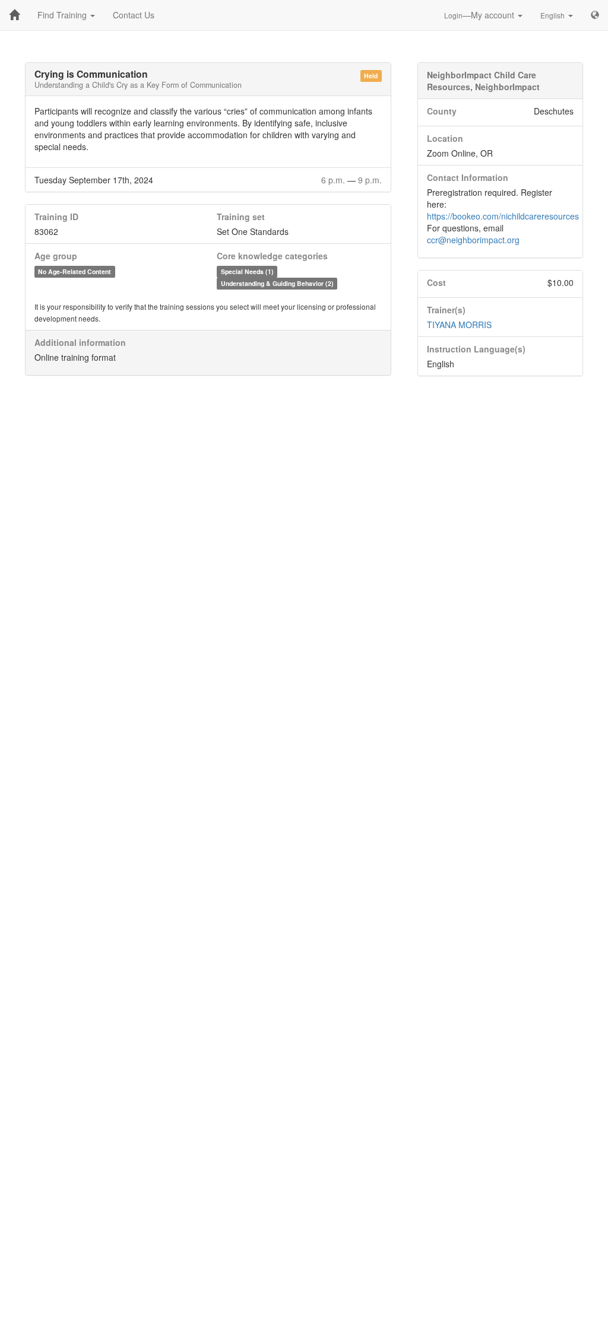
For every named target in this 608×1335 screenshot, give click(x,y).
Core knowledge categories (272, 256)
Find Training (63, 15)
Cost (436, 282)
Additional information (80, 342)
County (442, 111)
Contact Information (467, 177)
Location (445, 138)
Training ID (56, 217)
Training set (241, 217)
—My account (480, 15)
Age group (55, 256)
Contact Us (133, 15)
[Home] (14, 15)
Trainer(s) (446, 310)
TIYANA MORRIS (459, 324)
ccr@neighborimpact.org (473, 240)
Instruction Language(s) (476, 349)
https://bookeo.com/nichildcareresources (503, 216)
